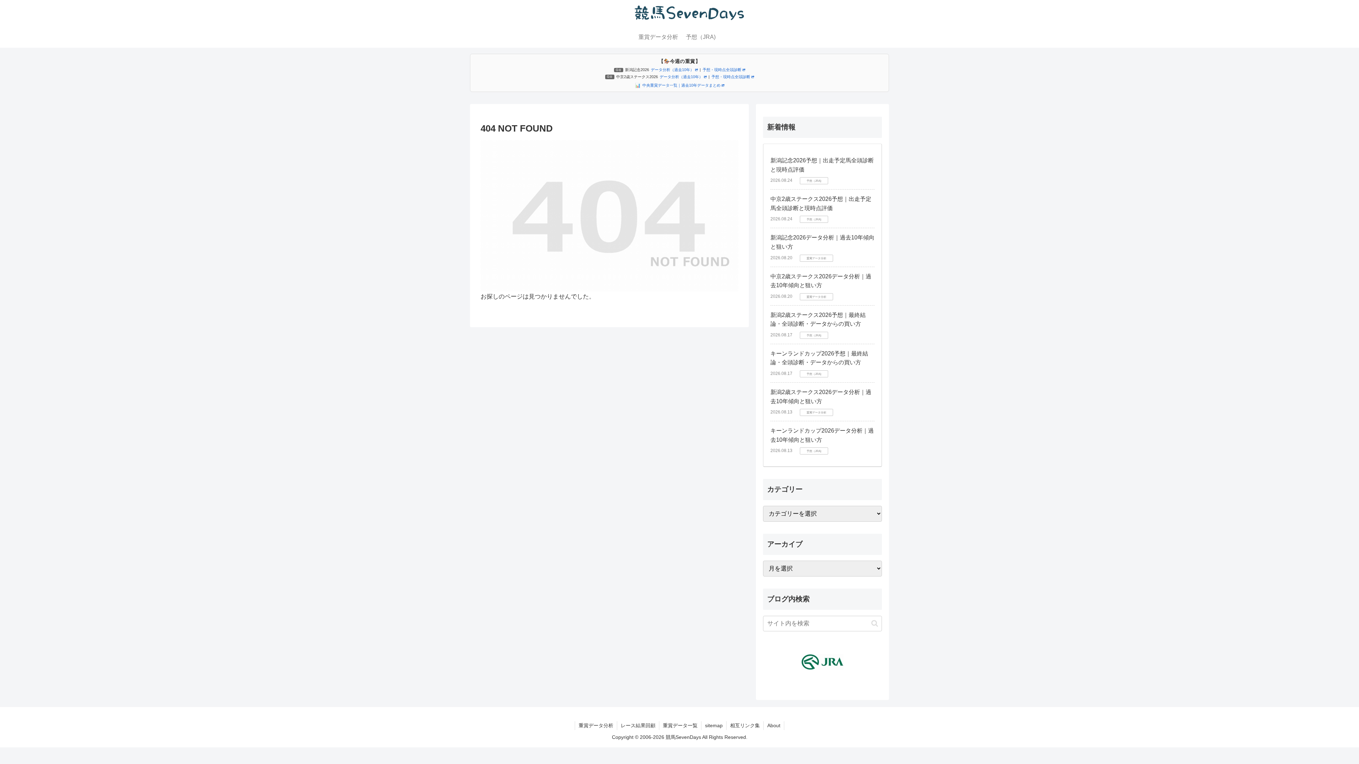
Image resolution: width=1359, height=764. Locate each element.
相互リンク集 (745, 725)
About (773, 725)
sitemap (714, 725)
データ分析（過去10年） (672, 70)
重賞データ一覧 (680, 725)
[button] (874, 623)
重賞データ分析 (596, 725)
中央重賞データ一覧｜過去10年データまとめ (681, 85)
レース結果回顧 (638, 725)
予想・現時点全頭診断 (722, 70)
